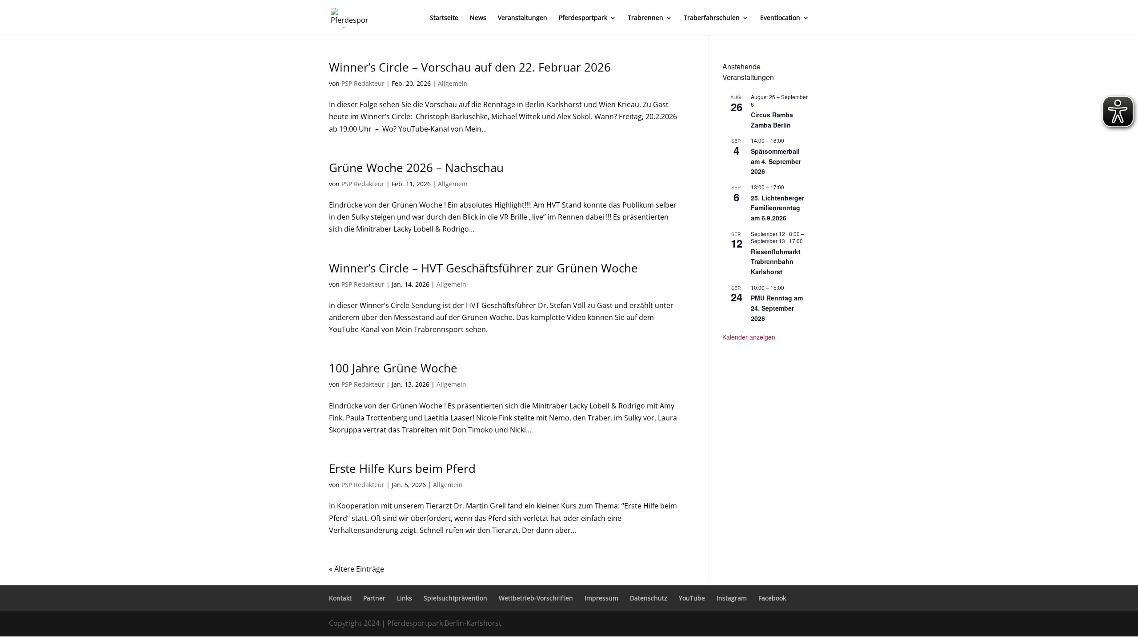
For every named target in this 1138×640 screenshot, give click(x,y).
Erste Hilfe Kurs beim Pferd (402, 468)
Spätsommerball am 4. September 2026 (776, 161)
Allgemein (453, 83)
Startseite (444, 18)
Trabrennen (645, 18)
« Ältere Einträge (356, 569)
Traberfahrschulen (712, 18)
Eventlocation (780, 18)
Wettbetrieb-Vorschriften (536, 598)
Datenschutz (648, 598)
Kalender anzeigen (748, 336)
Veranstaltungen (522, 18)
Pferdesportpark (583, 18)
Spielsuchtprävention (455, 598)
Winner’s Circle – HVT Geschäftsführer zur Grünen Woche (483, 268)
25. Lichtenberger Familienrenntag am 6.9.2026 (777, 207)
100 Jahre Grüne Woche (393, 368)
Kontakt (340, 598)
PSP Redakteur (363, 83)
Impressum (601, 598)
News (478, 18)
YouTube (692, 598)
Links (404, 598)
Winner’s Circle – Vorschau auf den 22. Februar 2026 (470, 67)
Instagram (732, 598)
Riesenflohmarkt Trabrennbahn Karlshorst (776, 261)
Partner (374, 598)
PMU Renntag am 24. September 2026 (777, 307)
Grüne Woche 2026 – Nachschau (416, 168)
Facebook (772, 598)
